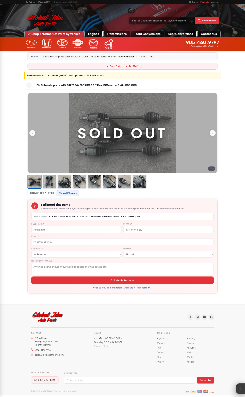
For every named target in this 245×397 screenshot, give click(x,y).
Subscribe (205, 380)
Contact (161, 352)
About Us (191, 348)
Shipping (191, 338)
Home (34, 56)
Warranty (161, 343)
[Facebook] (190, 317)
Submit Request (124, 280)
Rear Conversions (180, 34)
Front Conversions (147, 34)
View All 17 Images (68, 193)
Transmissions (117, 34)
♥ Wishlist (205, 2)
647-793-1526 (46, 379)
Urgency (128, 248)
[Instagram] (197, 317)
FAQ (159, 348)
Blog (159, 357)
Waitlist (190, 357)
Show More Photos (42, 193)
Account (215, 2)
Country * (37, 248)
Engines (93, 34)
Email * (35, 236)
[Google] (211, 317)
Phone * (127, 224)
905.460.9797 (202, 42)
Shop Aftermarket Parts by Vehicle (56, 34)
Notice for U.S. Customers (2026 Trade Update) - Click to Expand (65, 75)
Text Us (195, 2)
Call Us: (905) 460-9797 (39, 2)
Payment (191, 343)
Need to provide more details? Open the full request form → (122, 287)
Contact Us (209, 34)
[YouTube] (204, 317)
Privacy (160, 362)
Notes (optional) (41, 261)
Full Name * (37, 224)
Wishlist (190, 352)
